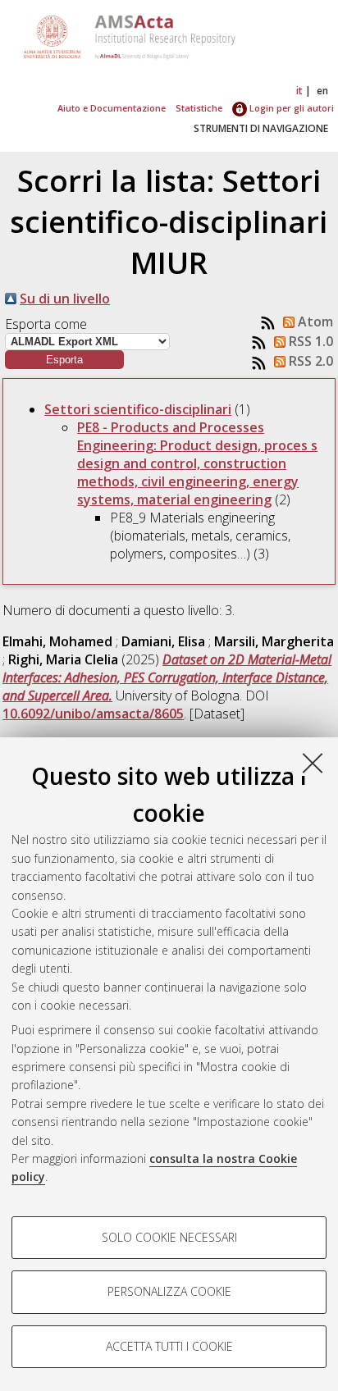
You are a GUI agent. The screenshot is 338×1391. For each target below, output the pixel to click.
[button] (64, 359)
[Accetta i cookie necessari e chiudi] (312, 763)
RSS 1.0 (309, 341)
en (322, 91)
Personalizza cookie (169, 1291)
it (299, 91)
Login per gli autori (290, 108)
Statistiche (199, 108)
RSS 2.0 (309, 361)
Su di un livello (65, 299)
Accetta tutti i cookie (169, 1346)
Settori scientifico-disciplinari (137, 409)
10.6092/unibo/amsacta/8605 (93, 714)
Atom (314, 321)
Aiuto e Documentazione (111, 108)
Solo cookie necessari (169, 1237)
